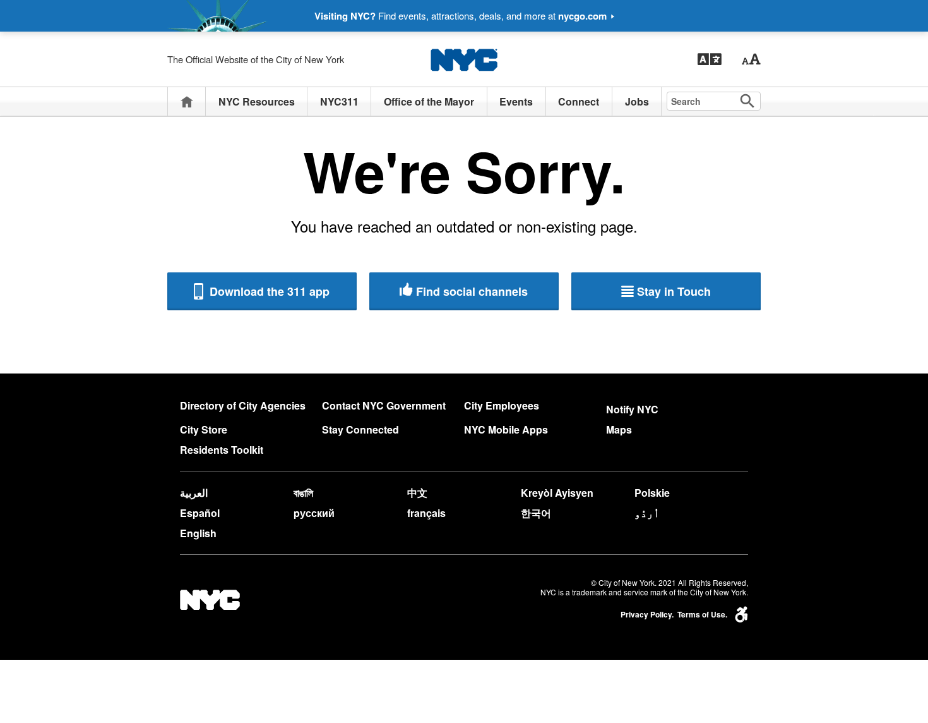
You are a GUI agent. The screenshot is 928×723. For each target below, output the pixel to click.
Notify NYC (632, 409)
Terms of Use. (702, 614)
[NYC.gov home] (464, 59)
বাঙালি (303, 492)
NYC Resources (256, 101)
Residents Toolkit (221, 449)
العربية (194, 492)
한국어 (536, 513)
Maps (619, 429)
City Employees (501, 405)
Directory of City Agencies (243, 405)
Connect (578, 101)
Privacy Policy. (647, 614)
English (198, 533)
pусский (314, 513)
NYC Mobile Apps (506, 429)
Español (200, 513)
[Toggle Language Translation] (709, 59)
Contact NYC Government (384, 405)
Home (187, 101)
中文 (417, 492)
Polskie (652, 492)
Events (516, 101)
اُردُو (647, 513)
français (426, 513)
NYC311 (339, 101)
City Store (203, 429)
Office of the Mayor (429, 101)
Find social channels (472, 291)
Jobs (637, 101)
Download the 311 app (268, 291)
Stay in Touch (674, 291)
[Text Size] (751, 59)
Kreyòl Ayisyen (557, 492)
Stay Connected (360, 429)
